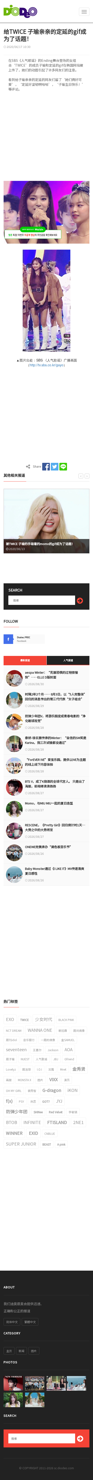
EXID (33, 1133)
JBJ (55, 1059)
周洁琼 (26, 1069)
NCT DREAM (13, 1030)
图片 (40, 1080)
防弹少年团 (16, 1111)
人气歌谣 (41, 1059)
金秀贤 (78, 1069)
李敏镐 (73, 1112)
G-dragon (51, 1090)
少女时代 (43, 1019)
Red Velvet (55, 1112)
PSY (21, 1101)
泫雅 (51, 1069)
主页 (9, 1351)
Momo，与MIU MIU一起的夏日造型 (49, 803)
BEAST (46, 1144)
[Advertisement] (46, 138)
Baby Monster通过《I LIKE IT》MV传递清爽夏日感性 (54, 871)
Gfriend (69, 1059)
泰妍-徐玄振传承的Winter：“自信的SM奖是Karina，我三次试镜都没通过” (55, 740)
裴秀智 (32, 1091)
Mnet (63, 1069)
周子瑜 (10, 1059)
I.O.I (39, 1069)
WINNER (14, 1133)
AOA (68, 1049)
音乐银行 (29, 1040)
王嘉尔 (37, 1050)
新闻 (21, 1351)
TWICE (24, 1020)
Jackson (53, 1050)
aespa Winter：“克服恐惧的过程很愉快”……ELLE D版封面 (51, 674)
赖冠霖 (62, 1030)
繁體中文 (30, 1322)
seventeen (16, 1049)
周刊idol (11, 1040)
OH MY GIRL (13, 1091)
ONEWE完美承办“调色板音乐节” (49, 846)
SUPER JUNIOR (21, 1144)
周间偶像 (79, 1030)
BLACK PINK (66, 1020)
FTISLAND (57, 1122)
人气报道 (68, 660)
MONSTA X (24, 1080)
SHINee (38, 1112)
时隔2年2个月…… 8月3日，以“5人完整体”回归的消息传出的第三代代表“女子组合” (56, 696)
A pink (61, 1144)
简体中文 (12, 1322)
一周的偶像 (48, 1040)
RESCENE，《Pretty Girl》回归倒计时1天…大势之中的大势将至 (55, 827)
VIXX (53, 1079)
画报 (9, 1080)
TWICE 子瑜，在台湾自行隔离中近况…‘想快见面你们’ (45, 543)
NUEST (25, 1059)
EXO (10, 1019)
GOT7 (46, 1101)
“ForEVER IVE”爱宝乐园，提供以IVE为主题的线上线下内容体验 (55, 762)
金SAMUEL (68, 1040)
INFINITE (32, 1122)
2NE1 (78, 1122)
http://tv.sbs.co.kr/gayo (46, 364)
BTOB (11, 1122)
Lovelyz (11, 1069)
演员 (67, 1080)
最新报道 (25, 660)
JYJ (59, 1101)
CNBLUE (49, 1133)
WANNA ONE (40, 1030)
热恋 (33, 1101)
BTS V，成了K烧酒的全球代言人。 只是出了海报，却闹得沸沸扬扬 (55, 783)
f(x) (9, 1101)
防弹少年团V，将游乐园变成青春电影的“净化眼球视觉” (55, 718)
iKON (72, 1090)
